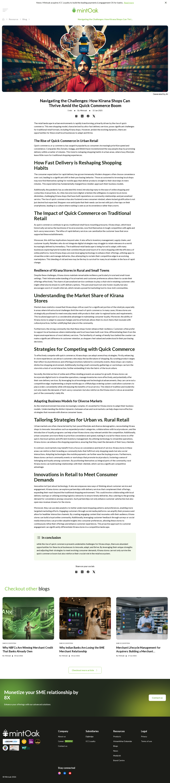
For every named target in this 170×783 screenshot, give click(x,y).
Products (117, 736)
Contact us (157, 697)
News (115, 751)
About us (62, 736)
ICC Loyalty (90, 741)
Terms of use (146, 741)
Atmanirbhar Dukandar (122, 741)
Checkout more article (83, 670)
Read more (129, 2)
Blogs (115, 746)
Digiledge (90, 736)
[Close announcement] (166, 3)
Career (61, 741)
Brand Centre (119, 760)
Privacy (144, 736)
